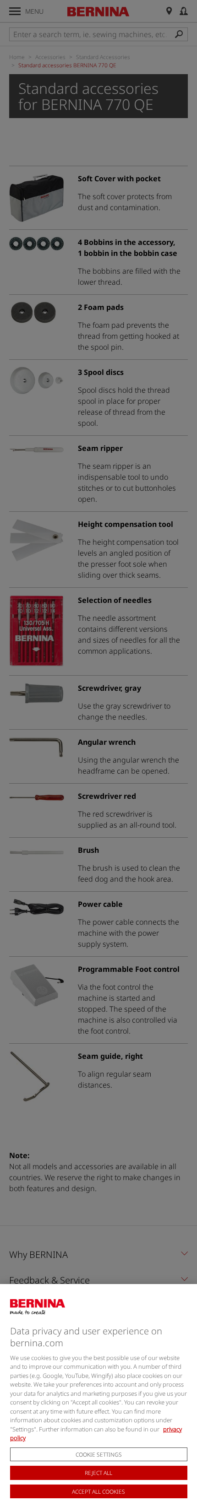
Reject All (98, 1473)
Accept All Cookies (98, 1492)
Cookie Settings (99, 1454)
